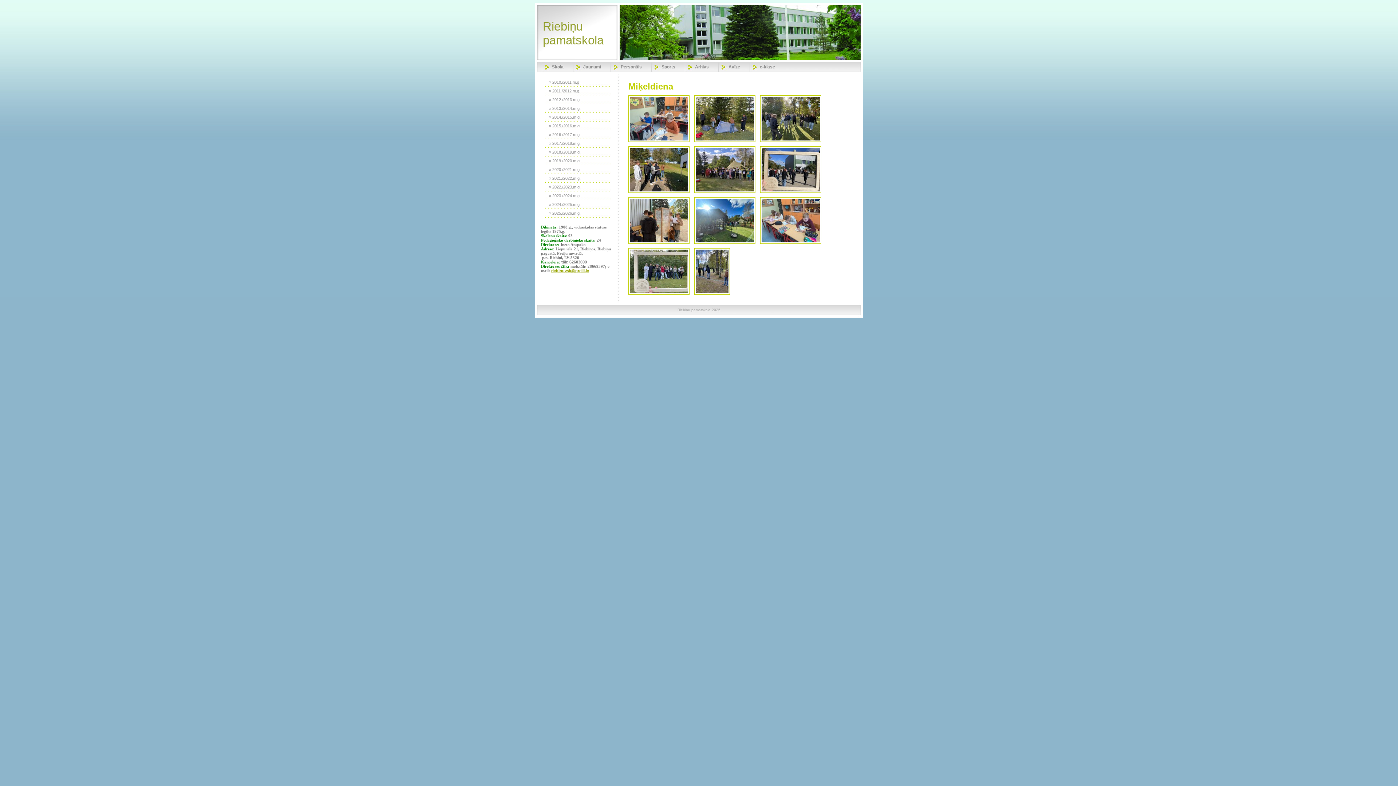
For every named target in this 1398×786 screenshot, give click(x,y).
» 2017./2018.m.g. (565, 143)
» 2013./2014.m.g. (565, 108)
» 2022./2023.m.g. (565, 187)
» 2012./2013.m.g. (565, 100)
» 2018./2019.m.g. (565, 152)
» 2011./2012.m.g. (564, 91)
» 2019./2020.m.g (564, 161)
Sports (668, 67)
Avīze (734, 67)
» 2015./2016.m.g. (565, 126)
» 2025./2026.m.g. (565, 213)
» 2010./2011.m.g (564, 82)
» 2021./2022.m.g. (565, 178)
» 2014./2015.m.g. (565, 117)
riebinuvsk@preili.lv (570, 271)
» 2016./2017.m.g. (565, 134)
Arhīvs (702, 67)
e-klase (767, 67)
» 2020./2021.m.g (564, 169)
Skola (558, 67)
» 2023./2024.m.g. (565, 196)
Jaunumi (592, 67)
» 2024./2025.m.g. (565, 204)
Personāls (631, 67)
